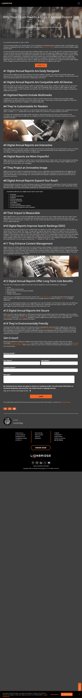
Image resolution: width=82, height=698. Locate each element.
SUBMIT (41, 396)
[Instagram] (37, 462)
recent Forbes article (48, 328)
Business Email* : (9, 353)
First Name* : (8, 360)
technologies (7, 317)
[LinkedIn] (41, 462)
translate (64, 298)
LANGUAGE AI (19, 433)
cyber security (22, 317)
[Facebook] (33, 462)
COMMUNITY (58, 435)
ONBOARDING (58, 436)
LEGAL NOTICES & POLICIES (41, 466)
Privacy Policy (65, 402)
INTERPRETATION (20, 436)
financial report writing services (20, 343)
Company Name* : (9, 367)
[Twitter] (45, 462)
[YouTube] (49, 462)
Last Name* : (45, 360)
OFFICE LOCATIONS (59, 438)
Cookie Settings (54, 694)
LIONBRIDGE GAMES (21, 438)
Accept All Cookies (67, 694)
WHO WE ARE (38, 433)
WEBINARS (38, 438)
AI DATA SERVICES (20, 435)
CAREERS (56, 433)
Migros (16, 111)
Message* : (7, 374)
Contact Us (79, 688)
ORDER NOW (40, 447)
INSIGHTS (37, 436)
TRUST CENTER (39, 435)
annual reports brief (45, 297)
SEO (36, 239)
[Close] (79, 694)
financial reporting (48, 47)
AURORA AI (18, 440)
